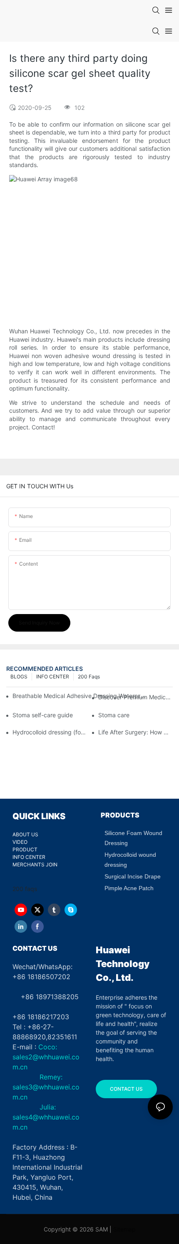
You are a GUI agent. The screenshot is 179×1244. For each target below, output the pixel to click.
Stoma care (113, 714)
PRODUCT (24, 849)
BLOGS (18, 676)
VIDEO (19, 842)
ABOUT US (25, 834)
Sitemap (124, 1229)
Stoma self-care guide (42, 714)
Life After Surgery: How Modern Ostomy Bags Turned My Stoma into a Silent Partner (135, 732)
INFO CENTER (52, 676)
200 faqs (89, 676)
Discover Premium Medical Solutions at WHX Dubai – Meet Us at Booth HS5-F (135, 697)
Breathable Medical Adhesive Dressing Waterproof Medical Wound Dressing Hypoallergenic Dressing (79, 695)
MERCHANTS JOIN (34, 864)
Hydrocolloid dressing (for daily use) (49, 732)
